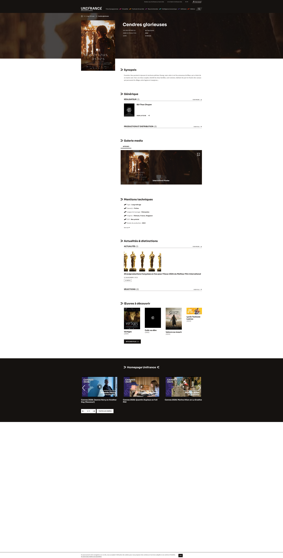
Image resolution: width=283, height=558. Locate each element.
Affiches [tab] (126, 146)
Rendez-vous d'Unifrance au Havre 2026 (154, 2)
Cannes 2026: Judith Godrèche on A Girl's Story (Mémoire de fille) (181, 401)
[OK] (180, 555)
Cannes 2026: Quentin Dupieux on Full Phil (98, 401)
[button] (198, 154)
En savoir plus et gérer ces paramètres (91, 556)
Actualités (125, 9)
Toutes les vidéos (105, 411)
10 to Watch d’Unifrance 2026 (174, 2)
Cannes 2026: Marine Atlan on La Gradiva (141, 400)
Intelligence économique (169, 9)
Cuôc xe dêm (151, 330)
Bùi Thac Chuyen (149, 30)
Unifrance (183, 9)
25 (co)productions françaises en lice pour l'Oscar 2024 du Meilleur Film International (162, 274)
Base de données (153, 9)
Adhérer (192, 9)
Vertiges (128, 332)
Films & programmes (112, 9)
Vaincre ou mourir (174, 332)
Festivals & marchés (138, 9)
